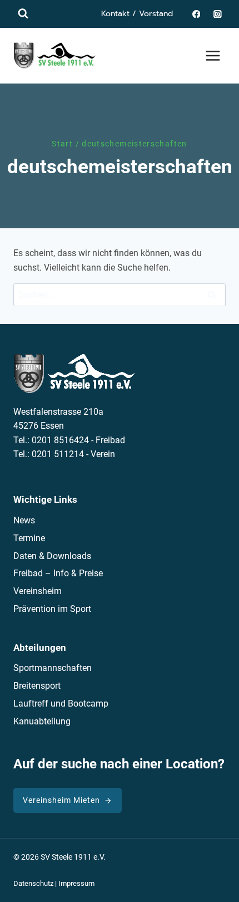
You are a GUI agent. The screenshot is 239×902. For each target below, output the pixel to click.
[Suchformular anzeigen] (23, 13)
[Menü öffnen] (213, 55)
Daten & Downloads (52, 556)
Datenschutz (33, 883)
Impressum (76, 883)
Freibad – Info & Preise (58, 573)
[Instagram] (218, 14)
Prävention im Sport (52, 609)
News (24, 520)
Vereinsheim (37, 591)
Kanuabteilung (42, 721)
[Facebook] (196, 14)
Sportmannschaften (52, 668)
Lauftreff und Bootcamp (60, 703)
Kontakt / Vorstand (137, 13)
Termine (29, 538)
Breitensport (37, 685)
